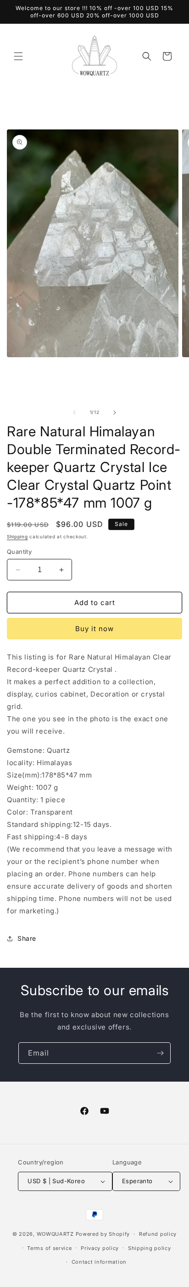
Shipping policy (149, 1248)
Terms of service (49, 1248)
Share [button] (26, 938)
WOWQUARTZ (55, 1234)
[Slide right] (115, 412)
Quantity (19, 551)
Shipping (17, 536)
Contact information (99, 1262)
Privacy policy (100, 1248)
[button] (18, 56)
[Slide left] (74, 412)
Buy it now (94, 628)
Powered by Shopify (103, 1234)
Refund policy (158, 1234)
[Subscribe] (160, 1053)
